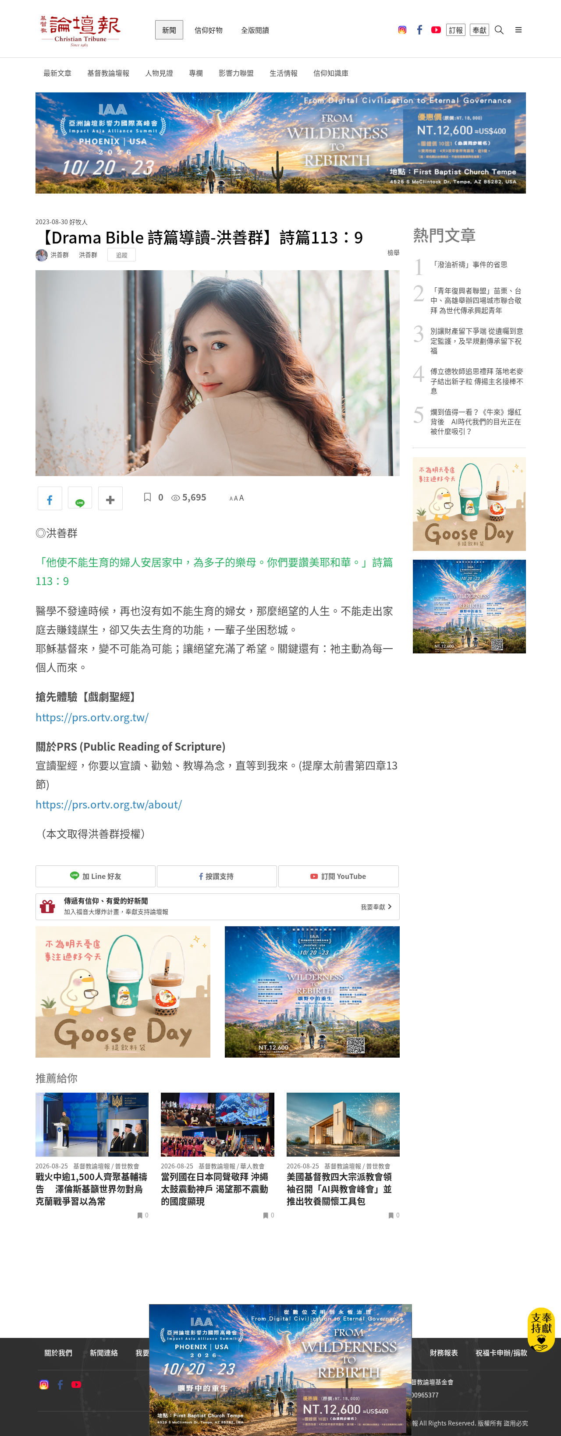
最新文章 (57, 73)
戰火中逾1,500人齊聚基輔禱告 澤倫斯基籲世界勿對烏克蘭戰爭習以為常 (91, 1189)
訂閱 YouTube (343, 876)
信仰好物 (209, 30)
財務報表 (444, 1352)
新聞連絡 (104, 1352)
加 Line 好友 (101, 876)
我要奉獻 (374, 906)
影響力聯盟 (236, 73)
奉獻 (479, 30)
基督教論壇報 (108, 73)
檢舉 (393, 252)
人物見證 (159, 73)
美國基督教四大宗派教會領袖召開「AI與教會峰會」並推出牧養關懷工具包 (339, 1189)
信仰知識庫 (330, 73)
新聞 (169, 30)
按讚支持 (220, 876)
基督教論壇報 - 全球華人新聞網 (80, 30)
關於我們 (58, 1352)
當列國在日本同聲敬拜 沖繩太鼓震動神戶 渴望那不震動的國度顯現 (214, 1189)
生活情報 (284, 73)
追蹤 (122, 255)
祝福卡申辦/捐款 (501, 1352)
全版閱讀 (255, 30)
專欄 (196, 73)
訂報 (456, 30)
